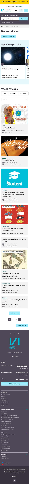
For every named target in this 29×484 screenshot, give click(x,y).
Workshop (4, 190)
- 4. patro (14, 278)
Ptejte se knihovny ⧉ (6, 421)
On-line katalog (5, 394)
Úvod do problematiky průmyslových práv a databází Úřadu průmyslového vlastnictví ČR (13, 194)
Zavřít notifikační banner (27, 1)
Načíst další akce (15, 313)
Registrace (4, 411)
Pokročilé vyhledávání (6, 22)
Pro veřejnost (5, 439)
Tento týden (13, 93)
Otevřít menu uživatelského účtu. (21, 10)
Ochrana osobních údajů (19, 471)
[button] (26, 10)
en (16, 10)
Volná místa (4, 404)
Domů (2, 26)
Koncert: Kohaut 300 (8, 160)
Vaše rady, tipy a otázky (7, 429)
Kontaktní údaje (8, 471)
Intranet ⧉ (14, 476)
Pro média (4, 444)
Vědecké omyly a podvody (10, 69)
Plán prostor (4, 400)
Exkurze (4, 271)
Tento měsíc (23, 93)
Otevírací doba (19, 6)
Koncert (4, 158)
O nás (2, 406)
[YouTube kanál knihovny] (18, 334)
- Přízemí (10, 77)
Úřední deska (5, 437)
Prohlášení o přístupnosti (10, 474)
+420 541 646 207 (21, 366)
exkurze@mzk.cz (23, 374)
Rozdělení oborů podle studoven (10, 417)
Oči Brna (4, 125)
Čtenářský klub (6, 283)
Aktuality (3, 456)
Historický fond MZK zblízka (10, 273)
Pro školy (3, 440)
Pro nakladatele (5, 446)
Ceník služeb (4, 425)
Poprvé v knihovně (6, 423)
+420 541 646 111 (21, 379)
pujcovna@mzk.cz (23, 368)
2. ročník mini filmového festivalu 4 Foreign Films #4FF (12, 229)
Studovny (3, 398)
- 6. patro (11, 201)
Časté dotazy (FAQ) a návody (9, 415)
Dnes (4, 93)
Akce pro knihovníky (7, 36)
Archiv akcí (21, 325)
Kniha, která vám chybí (7, 427)
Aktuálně (7, 26)
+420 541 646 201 (21, 372)
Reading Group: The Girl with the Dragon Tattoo (14, 286)
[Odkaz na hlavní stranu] (6, 11)
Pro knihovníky (5, 442)
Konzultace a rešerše (7, 419)
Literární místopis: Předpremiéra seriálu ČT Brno (14, 240)
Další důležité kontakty (14, 383)
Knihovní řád (4, 450)
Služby (3, 396)
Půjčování (4, 413)
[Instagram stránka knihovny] (14, 334)
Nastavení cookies (20, 474)
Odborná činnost (5, 448)
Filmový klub (5, 226)
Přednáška (5, 66)
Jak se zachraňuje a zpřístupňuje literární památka (14, 301)
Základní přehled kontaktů (8, 435)
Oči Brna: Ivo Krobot (8, 128)
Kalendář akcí (15, 26)
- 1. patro (12, 164)
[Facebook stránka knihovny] (11, 334)
